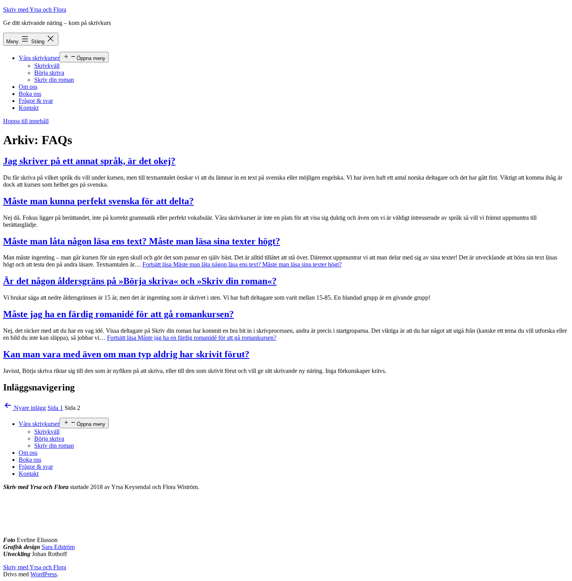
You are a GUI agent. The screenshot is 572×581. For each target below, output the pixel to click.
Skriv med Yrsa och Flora (34, 9)
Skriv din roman (54, 79)
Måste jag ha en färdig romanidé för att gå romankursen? (118, 314)
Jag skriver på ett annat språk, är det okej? (89, 161)
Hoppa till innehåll (26, 121)
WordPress (43, 574)
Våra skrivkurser (39, 58)
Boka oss (30, 93)
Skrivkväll (47, 65)
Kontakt (29, 107)
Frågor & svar (36, 100)
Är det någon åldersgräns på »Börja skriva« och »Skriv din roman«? (140, 281)
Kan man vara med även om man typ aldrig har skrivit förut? (126, 354)
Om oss (28, 86)
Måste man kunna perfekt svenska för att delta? (98, 201)
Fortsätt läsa (242, 264)
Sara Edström (58, 547)
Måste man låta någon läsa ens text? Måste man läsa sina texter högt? (141, 241)
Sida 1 (55, 407)
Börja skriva (49, 72)
